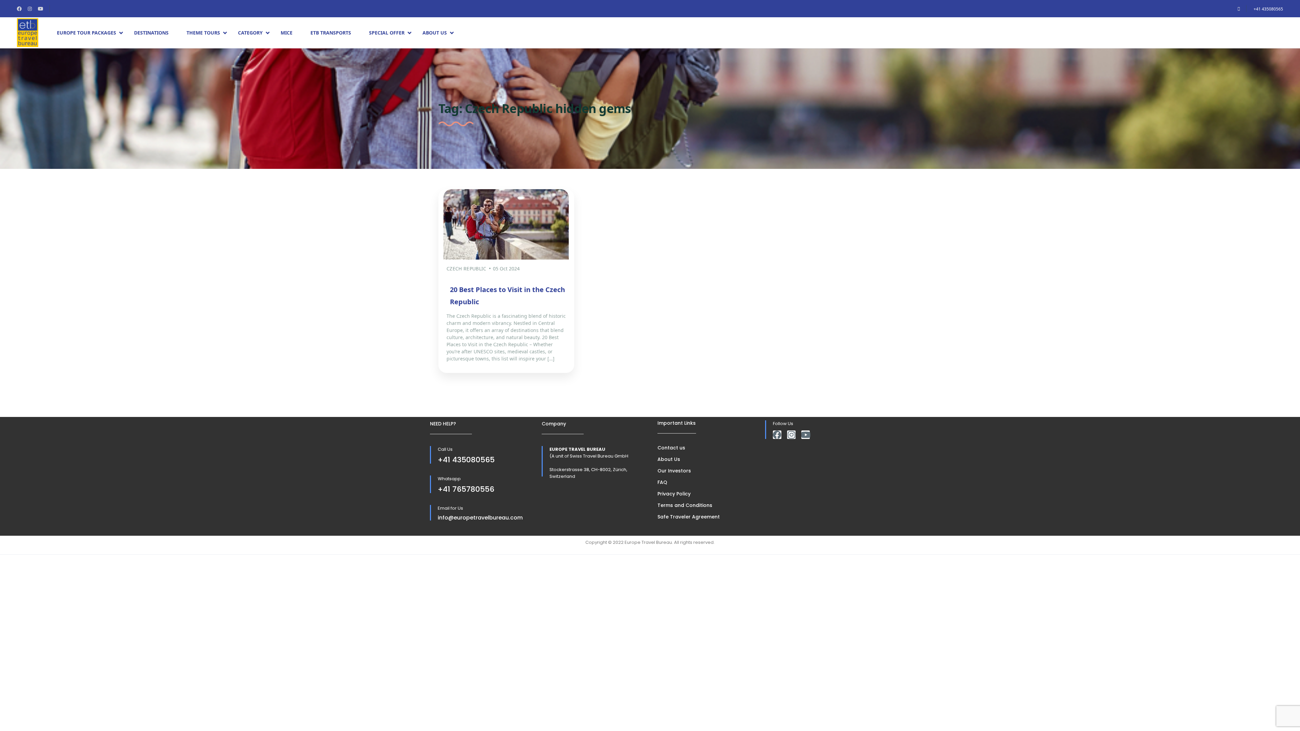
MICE (286, 32)
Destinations (151, 32)
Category (250, 32)
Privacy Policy (674, 493)
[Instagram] (791, 434)
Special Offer (387, 32)
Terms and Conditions (684, 505)
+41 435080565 (1268, 9)
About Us (434, 32)
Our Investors (674, 470)
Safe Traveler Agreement (688, 516)
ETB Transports (330, 32)
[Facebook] (777, 434)
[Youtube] (805, 434)
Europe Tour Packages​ (86, 32)
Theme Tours (203, 32)
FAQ (662, 482)
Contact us (671, 447)
